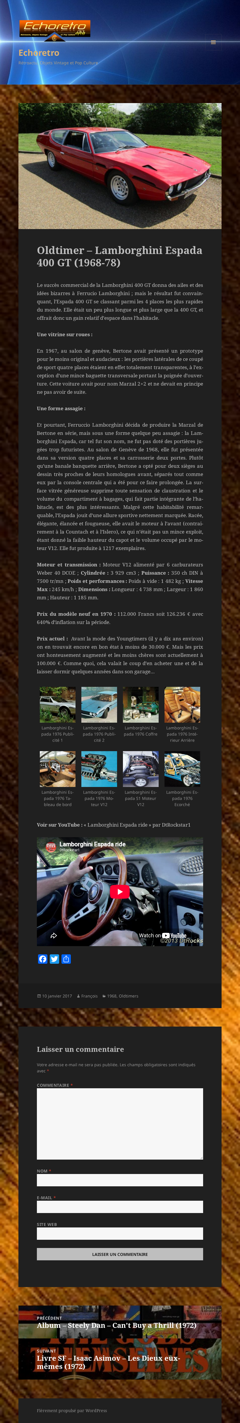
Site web (47, 1224)
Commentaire (55, 1085)
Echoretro (38, 52)
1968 (111, 996)
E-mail (46, 1197)
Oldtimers (128, 996)
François (89, 996)
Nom (44, 1171)
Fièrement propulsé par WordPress (72, 1410)
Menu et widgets (213, 50)
